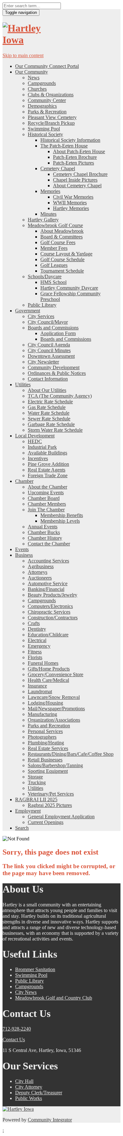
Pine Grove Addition (48, 464)
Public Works (28, 1098)
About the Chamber (47, 487)
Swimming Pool (44, 128)
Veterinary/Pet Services (51, 793)
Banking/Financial (46, 589)
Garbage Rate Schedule (51, 424)
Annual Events (42, 526)
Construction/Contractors (53, 617)
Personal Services (45, 731)
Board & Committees (61, 236)
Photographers (42, 737)
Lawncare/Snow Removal (54, 697)
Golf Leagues (53, 265)
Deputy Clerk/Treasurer (38, 1092)
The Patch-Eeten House (64, 145)
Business (24, 555)
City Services (41, 316)
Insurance (37, 685)
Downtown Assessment (51, 356)
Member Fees (53, 248)
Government (27, 310)
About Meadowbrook (62, 231)
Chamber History (45, 538)
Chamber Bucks (44, 532)
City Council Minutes (49, 350)
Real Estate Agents (46, 469)
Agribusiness (41, 566)
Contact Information (48, 379)
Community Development (53, 367)
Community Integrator (50, 1119)
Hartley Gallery (43, 219)
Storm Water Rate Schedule (55, 430)
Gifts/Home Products (49, 668)
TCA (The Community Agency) (60, 396)
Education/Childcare (48, 634)
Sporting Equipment (48, 771)
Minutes (48, 214)
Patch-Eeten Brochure (75, 157)
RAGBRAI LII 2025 (36, 799)
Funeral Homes (43, 663)
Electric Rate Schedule (50, 401)
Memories (50, 191)
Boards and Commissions (53, 327)
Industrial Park (42, 447)
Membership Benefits (61, 515)
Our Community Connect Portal (47, 66)
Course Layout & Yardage (66, 253)
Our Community (31, 72)
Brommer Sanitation (35, 969)
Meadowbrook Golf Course (55, 225)
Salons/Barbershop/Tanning (55, 765)
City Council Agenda (49, 344)
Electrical (37, 640)
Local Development (35, 435)
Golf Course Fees (57, 242)
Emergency (39, 646)
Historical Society (45, 134)
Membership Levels (60, 521)
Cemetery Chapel (57, 168)
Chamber (24, 481)
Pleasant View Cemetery (52, 117)
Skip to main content (23, 55)
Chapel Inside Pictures (75, 180)
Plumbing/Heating (46, 742)
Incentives (38, 458)
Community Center (47, 100)
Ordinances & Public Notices (57, 373)
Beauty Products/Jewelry (52, 595)
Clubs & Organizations (50, 94)
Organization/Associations (54, 720)
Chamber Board (44, 498)
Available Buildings (47, 452)
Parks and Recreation (49, 725)
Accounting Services (48, 560)
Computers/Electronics (50, 606)
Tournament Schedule (62, 270)
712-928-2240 (17, 1028)
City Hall (24, 1081)
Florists (35, 657)
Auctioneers (40, 577)
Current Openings (45, 822)
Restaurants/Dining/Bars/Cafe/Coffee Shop (71, 754)
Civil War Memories (73, 197)
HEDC (35, 441)
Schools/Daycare (45, 276)
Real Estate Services (48, 748)
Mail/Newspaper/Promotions (56, 708)
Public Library (42, 305)
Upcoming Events (46, 492)
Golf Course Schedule (62, 259)
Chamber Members (47, 504)
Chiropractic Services (49, 612)
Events (22, 549)
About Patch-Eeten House (79, 151)
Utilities (23, 384)
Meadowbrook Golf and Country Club (53, 998)
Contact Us (14, 1039)
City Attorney (28, 1087)
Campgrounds (42, 83)
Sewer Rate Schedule (49, 418)
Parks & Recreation (47, 111)
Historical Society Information (70, 140)
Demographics (42, 106)
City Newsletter (43, 361)
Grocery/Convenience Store (55, 674)
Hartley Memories (71, 208)
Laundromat (40, 691)
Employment (28, 811)
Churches (37, 89)
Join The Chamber (46, 509)
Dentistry (37, 629)
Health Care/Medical (48, 680)
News (33, 77)
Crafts (34, 623)
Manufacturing (42, 714)
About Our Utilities (47, 390)
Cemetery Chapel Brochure (80, 174)
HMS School (53, 282)
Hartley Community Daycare (69, 288)
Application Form (58, 333)
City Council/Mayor (48, 322)
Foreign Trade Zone (47, 475)
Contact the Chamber (49, 543)
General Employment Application (61, 816)
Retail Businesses (45, 759)
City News (26, 992)
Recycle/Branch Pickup (51, 123)
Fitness (35, 651)
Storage (35, 776)
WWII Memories (70, 202)
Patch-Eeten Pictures (73, 162)
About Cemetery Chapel (77, 185)
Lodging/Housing (45, 703)
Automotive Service (47, 583)
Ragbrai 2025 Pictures (50, 805)
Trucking (37, 782)
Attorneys (37, 572)
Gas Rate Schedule (47, 407)
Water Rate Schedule (48, 413)
